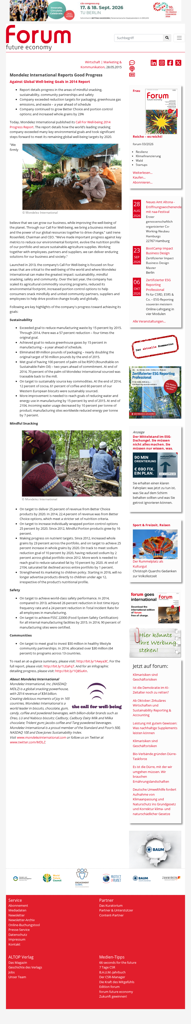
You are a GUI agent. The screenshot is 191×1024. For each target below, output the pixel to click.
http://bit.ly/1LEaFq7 (59, 666)
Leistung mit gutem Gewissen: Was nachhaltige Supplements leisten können (155, 728)
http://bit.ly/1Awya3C (92, 661)
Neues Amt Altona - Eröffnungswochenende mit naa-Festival (164, 207)
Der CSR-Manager (112, 977)
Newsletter (16, 915)
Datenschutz (17, 934)
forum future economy (116, 991)
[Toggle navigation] (179, 38)
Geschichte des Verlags (25, 967)
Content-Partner (111, 915)
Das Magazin (17, 962)
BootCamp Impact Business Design (159, 251)
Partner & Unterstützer (116, 910)
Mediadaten (17, 910)
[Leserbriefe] (132, 62)
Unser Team (17, 977)
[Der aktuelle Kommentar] (155, 346)
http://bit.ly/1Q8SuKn (71, 671)
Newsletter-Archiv (21, 920)
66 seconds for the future (117, 962)
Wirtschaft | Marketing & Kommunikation (101, 64)
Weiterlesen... (142, 172)
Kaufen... (139, 177)
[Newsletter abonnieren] (132, 74)
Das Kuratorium (111, 905)
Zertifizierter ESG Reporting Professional (158, 285)
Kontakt (14, 944)
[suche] (167, 38)
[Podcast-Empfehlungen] (132, 68)
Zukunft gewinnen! (113, 996)
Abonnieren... (142, 182)
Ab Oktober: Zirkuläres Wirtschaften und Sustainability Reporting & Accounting (152, 707)
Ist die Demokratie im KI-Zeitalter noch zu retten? (151, 690)
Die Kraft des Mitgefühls (116, 982)
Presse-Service (19, 929)
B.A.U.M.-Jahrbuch (112, 972)
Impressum (16, 939)
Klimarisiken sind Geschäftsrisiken (145, 677)
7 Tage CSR (107, 967)
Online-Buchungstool (24, 925)
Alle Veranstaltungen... (149, 321)
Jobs (11, 972)
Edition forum (109, 986)
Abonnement (18, 905)
